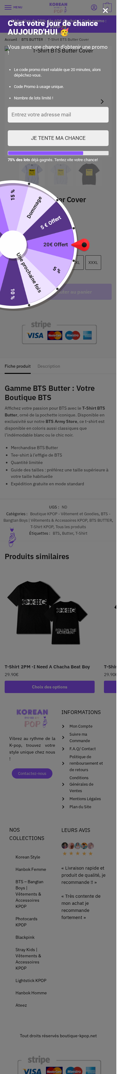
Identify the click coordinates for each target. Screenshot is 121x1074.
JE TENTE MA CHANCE (58, 138)
